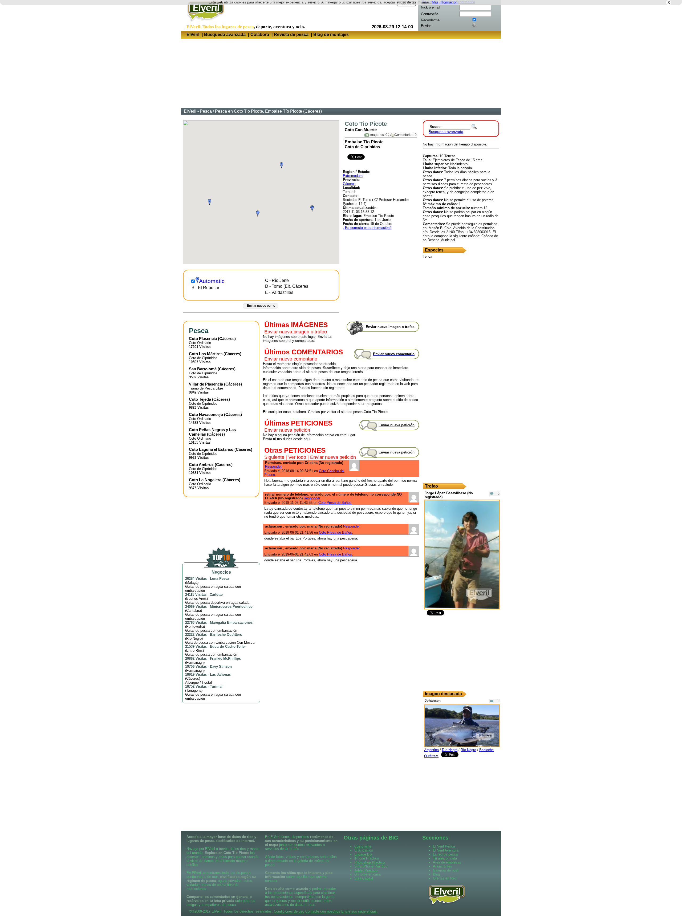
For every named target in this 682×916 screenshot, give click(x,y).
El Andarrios (363, 850)
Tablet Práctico (365, 870)
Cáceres (349, 184)
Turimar (216, 686)
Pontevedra (195, 627)
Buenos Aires (196, 599)
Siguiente (274, 457)
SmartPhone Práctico (370, 866)
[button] (281, 165)
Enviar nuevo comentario (290, 359)
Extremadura (353, 176)
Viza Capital (363, 878)
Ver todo (297, 457)
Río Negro (194, 639)
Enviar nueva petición (287, 430)
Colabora (259, 34)
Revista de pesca (291, 34)
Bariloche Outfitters (226, 635)
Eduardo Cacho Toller (228, 647)
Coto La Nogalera (205, 479)
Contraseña (430, 14)
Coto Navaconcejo (206, 414)
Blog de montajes (331, 34)
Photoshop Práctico (369, 862)
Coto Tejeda (200, 399)
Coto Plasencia (203, 338)
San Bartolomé (203, 369)
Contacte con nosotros (322, 911)
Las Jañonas (220, 674)
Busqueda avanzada (225, 34)
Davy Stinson (221, 666)
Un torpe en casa (367, 874)
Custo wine (362, 846)
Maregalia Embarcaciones (231, 623)
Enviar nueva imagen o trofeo (295, 331)
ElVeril (192, 34)
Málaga (191, 583)
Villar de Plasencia (206, 384)
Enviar (426, 26)
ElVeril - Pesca (198, 111)
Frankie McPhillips (225, 658)
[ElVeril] (203, 22)
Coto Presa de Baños (334, 503)
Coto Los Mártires (205, 353)
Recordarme (430, 20)
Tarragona (193, 690)
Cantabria (193, 611)
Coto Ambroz (201, 464)
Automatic (212, 281)
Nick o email (430, 7)
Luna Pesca (219, 579)
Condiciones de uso (289, 911)
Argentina (431, 750)
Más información (444, 2)
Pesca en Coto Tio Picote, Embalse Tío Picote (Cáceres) (268, 111)
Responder (273, 466)
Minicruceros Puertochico (231, 607)
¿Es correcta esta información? (367, 228)
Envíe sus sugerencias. (359, 911)
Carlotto (216, 595)
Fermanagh (195, 662)
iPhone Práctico (366, 858)
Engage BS (363, 854)
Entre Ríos (194, 650)
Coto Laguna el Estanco (211, 449)
